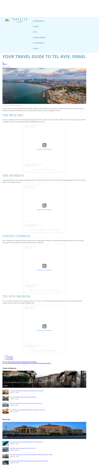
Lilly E (5, 437)
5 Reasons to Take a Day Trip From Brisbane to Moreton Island (26, 441)
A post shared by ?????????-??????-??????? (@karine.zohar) (44, 290)
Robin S (4, 64)
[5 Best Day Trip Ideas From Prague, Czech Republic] (5, 400)
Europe (36, 26)
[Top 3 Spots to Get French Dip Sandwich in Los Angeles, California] (5, 413)
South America (39, 43)
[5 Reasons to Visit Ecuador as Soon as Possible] (5, 451)
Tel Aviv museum (9, 359)
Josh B (5, 385)
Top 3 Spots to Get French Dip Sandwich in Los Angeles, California (27, 409)
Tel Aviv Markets (9, 358)
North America (39, 21)
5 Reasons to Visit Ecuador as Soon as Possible (23, 448)
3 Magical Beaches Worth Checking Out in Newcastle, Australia (26, 390)
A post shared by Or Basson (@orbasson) (44, 169)
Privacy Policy (51, 470)
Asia (35, 32)
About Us (42, 470)
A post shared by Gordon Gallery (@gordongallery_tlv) (44, 350)
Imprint (60, 470)
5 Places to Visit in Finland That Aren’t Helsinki (24, 362)
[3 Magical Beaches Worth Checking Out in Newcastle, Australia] (5, 394)
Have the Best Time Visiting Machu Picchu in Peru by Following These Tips (29, 461)
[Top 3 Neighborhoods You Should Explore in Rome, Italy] (44, 387)
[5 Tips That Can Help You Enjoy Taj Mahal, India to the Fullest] (5, 406)
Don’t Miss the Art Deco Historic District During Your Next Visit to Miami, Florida (31, 454)
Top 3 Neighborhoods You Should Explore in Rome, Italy (25, 382)
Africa (36, 48)
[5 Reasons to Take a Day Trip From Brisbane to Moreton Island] (5, 445)
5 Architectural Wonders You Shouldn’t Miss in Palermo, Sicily (27, 433)
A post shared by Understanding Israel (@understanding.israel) (44, 229)
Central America (40, 37)
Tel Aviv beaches (9, 356)
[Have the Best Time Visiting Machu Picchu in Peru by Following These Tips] (5, 464)
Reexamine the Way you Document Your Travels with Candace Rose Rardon (30, 363)
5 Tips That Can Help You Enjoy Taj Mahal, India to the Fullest (26, 403)
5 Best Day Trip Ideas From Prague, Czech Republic (23, 397)
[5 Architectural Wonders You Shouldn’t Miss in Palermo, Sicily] (44, 438)
